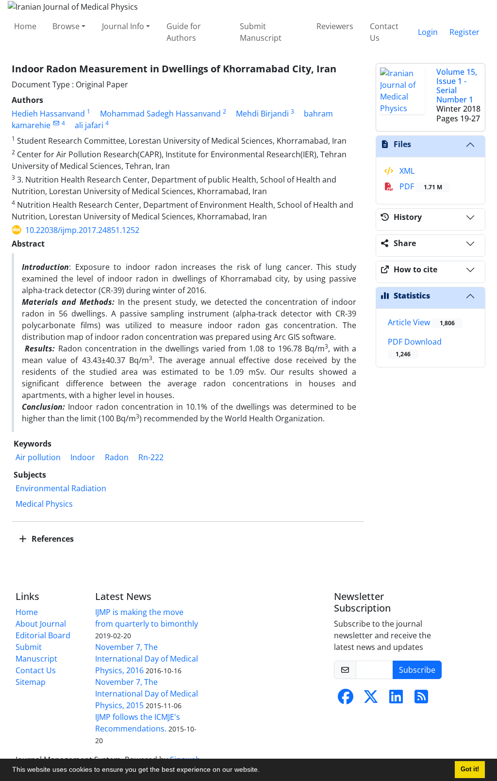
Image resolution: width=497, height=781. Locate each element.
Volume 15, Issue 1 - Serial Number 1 (456, 85)
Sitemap (31, 682)
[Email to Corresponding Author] (56, 123)
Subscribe (417, 670)
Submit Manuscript (261, 32)
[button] (263, 770)
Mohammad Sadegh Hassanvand (160, 113)
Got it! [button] (470, 769)
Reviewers (334, 26)
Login (428, 32)
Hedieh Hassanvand (48, 113)
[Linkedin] (396, 699)
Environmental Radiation (61, 488)
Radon (117, 457)
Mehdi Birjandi (262, 113)
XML (406, 171)
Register (464, 32)
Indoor (82, 457)
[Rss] (421, 699)
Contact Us (384, 32)
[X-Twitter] (370, 699)
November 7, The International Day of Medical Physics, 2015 (146, 694)
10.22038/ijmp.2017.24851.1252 (82, 230)
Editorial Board (43, 635)
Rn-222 (151, 457)
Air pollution (38, 457)
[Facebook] (345, 699)
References (52, 538)
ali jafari (89, 125)
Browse (66, 26)
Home (25, 26)
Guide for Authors (183, 32)
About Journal (41, 623)
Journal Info (123, 26)
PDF (420, 186)
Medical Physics (44, 504)
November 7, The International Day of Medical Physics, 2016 (146, 659)
